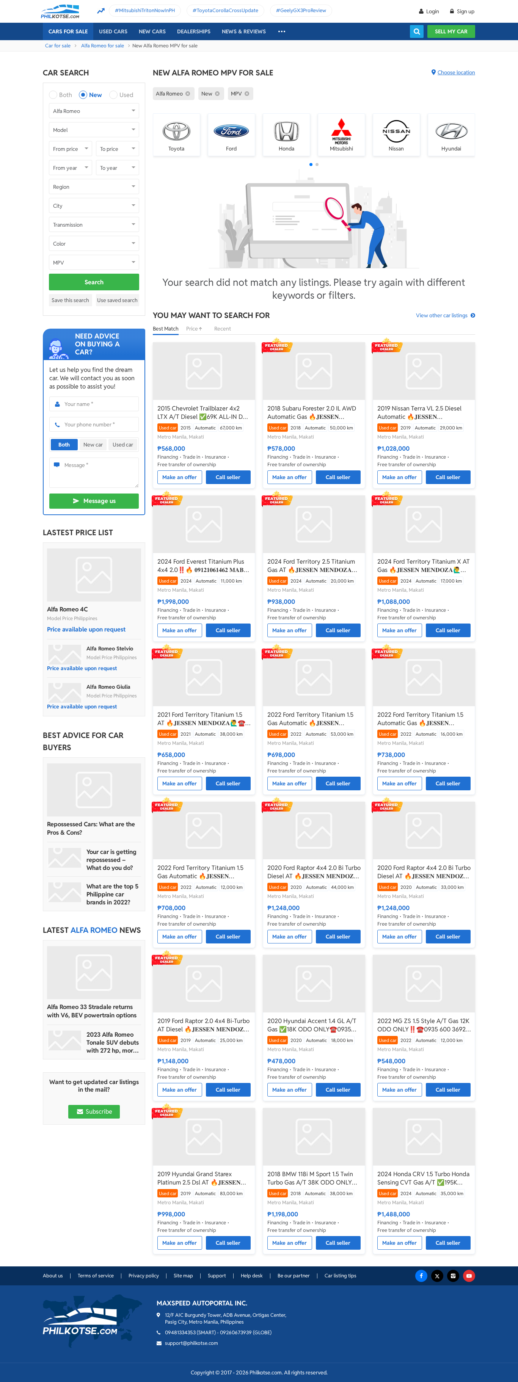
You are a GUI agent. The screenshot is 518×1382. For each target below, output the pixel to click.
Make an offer (179, 477)
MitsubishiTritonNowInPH (147, 10)
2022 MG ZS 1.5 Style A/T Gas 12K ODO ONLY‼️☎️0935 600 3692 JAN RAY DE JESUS (423, 1025)
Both (65, 95)
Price (192, 328)
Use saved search (117, 300)
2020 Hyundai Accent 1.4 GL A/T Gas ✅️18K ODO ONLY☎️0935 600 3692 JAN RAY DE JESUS (311, 1025)
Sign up (465, 11)
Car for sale (58, 45)
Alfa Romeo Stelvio (109, 648)
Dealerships (193, 31)
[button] (310, 164)
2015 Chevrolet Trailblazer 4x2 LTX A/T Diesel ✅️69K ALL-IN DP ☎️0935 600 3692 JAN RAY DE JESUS (201, 412)
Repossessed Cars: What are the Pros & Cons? (91, 828)
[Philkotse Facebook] (421, 1276)
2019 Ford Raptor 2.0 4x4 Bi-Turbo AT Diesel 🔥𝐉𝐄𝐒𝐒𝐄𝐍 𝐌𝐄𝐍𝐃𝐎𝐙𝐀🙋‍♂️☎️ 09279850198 (203, 1025)
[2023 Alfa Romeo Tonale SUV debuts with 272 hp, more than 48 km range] (65, 1040)
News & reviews (244, 31)
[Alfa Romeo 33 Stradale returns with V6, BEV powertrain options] (94, 972)
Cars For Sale (68, 31)
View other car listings (442, 315)
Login (432, 11)
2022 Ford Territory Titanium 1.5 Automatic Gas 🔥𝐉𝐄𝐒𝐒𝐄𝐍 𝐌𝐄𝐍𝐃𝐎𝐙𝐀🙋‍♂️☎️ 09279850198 (420, 719)
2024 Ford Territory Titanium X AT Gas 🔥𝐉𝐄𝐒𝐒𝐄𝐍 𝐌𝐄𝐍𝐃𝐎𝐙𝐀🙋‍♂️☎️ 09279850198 (423, 566)
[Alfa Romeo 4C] (94, 575)
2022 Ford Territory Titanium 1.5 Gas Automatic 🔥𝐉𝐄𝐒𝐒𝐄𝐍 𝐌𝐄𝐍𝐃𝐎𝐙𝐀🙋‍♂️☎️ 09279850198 (310, 719)
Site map (183, 1275)
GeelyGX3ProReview (303, 10)
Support (217, 1275)
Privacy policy (144, 1275)
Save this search (70, 300)
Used (126, 95)
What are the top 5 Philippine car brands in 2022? (112, 894)
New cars (152, 31)
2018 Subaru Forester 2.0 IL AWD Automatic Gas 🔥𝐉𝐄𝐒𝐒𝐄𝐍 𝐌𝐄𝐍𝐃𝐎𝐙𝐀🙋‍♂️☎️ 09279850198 (311, 412)
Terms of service (96, 1275)
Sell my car (451, 31)
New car (93, 444)
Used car (123, 444)
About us (53, 1275)
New (95, 95)
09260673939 (236, 1332)
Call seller (228, 477)
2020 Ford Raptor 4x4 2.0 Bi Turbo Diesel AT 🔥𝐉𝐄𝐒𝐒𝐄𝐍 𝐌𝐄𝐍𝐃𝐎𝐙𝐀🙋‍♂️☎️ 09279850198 (314, 872)
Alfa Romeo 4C (67, 609)
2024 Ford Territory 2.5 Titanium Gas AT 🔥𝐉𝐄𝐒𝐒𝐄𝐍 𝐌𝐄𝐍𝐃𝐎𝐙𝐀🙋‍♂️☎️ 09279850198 (311, 566)
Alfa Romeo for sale (102, 45)
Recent (222, 328)
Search (94, 282)
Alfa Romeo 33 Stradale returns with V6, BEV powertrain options (92, 1011)
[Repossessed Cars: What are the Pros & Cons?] (94, 789)
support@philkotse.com (191, 1343)
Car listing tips (340, 1275)
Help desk (252, 1275)
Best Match (166, 328)
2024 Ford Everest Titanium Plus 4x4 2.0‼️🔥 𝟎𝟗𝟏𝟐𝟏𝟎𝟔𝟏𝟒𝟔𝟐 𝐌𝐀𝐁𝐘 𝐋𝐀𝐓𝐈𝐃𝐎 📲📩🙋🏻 (202, 566)
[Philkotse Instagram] (453, 1276)
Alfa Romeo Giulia (108, 686)
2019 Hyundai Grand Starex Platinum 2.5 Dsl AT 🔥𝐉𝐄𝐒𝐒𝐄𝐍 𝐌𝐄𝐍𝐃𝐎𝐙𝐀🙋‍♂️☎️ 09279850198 (200, 1178)
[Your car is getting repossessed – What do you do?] (65, 858)
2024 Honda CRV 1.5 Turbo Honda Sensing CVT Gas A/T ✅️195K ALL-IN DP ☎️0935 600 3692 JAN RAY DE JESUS (423, 1178)
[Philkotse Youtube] (469, 1276)
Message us (99, 501)
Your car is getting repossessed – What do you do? (111, 860)
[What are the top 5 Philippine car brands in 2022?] (65, 892)
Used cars (113, 31)
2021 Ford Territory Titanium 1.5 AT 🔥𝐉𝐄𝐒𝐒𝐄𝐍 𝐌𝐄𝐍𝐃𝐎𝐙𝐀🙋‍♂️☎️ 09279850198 (201, 719)
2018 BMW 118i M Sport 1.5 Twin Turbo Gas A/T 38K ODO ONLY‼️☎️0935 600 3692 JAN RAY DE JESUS (313, 1178)
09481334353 (180, 1332)
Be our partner (294, 1275)
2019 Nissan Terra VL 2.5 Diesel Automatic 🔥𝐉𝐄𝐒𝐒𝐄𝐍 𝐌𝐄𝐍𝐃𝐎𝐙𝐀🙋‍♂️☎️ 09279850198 (420, 412)
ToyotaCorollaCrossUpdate (227, 10)
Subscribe (98, 1112)
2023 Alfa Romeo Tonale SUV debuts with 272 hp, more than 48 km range (112, 1043)
